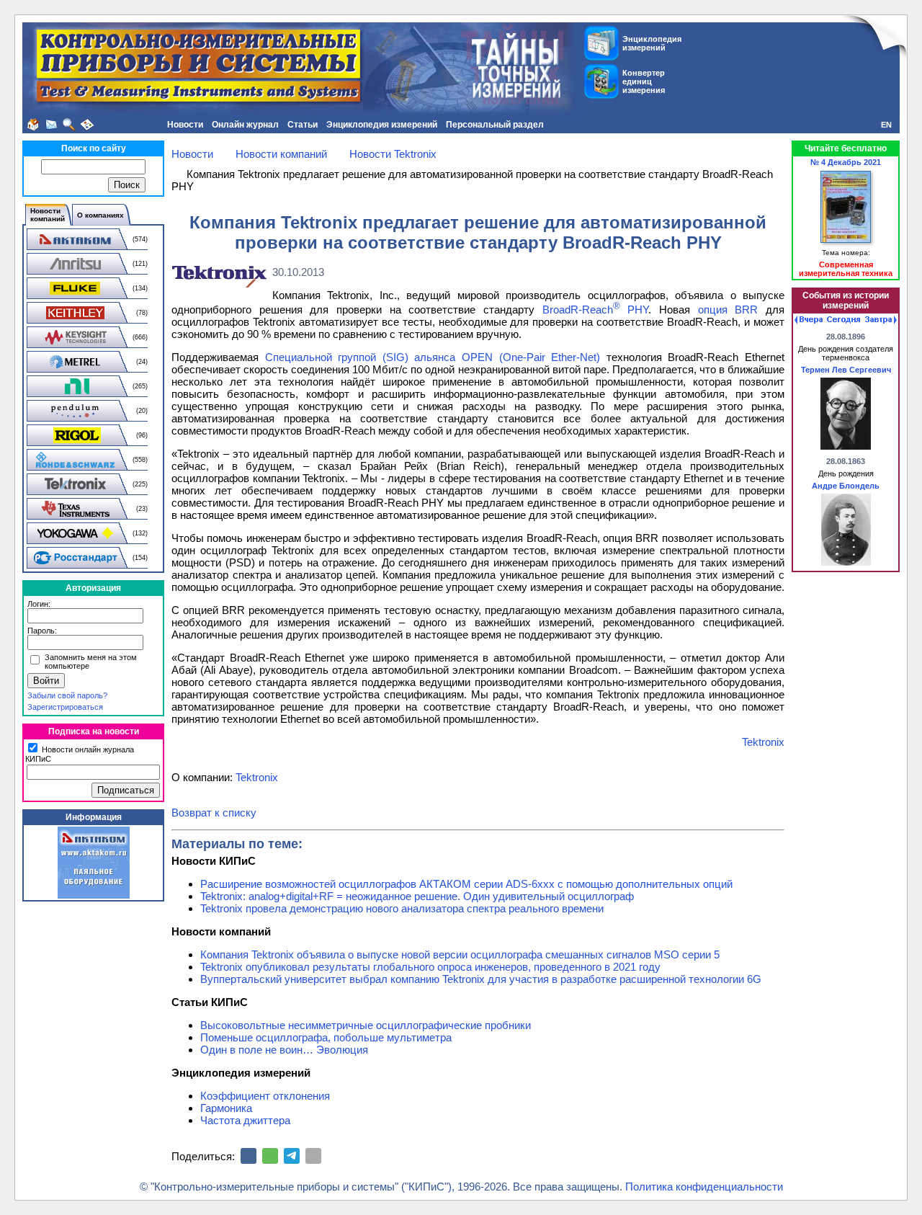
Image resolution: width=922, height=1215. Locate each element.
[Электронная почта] (313, 1156)
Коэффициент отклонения (265, 1096)
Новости (185, 125)
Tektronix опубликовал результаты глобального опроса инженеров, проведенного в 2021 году (430, 967)
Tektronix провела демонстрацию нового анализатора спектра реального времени (402, 908)
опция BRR (728, 309)
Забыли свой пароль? (67, 695)
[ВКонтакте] (248, 1156)
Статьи (302, 125)
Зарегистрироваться (65, 707)
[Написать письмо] (51, 124)
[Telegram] (292, 1156)
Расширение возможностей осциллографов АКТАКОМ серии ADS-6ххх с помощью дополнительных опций (466, 884)
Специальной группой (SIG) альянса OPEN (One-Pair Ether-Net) (433, 357)
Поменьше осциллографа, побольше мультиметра (326, 1037)
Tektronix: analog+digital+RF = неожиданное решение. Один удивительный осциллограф (417, 896)
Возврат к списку (213, 812)
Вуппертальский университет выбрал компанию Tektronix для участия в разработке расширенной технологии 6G (480, 979)
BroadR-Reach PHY (595, 309)
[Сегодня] (843, 320)
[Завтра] (881, 320)
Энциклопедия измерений (381, 125)
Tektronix (763, 742)
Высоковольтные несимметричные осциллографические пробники (365, 1025)
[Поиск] (69, 124)
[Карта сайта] (87, 124)
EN (886, 124)
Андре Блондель (846, 485)
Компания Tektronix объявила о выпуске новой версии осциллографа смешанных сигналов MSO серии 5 (460, 954)
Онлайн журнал (245, 125)
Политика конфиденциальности (704, 1186)
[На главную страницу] (33, 124)
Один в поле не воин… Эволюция (284, 1049)
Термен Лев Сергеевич (846, 369)
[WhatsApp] (270, 1156)
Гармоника (226, 1108)
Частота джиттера (245, 1120)
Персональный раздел (495, 125)
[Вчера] (809, 320)
